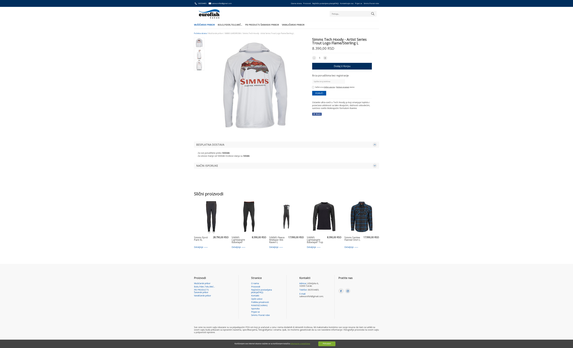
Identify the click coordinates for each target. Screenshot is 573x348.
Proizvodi (307, 3)
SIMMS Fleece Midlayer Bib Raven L (277, 240)
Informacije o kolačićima (300, 344)
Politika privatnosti (260, 302)
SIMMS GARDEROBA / (233, 33)
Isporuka (255, 308)
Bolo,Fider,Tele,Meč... (230, 24)
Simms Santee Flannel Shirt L (352, 238)
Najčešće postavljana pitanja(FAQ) (325, 3)
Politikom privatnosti (342, 87)
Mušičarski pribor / (216, 33)
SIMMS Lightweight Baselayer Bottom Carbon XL (240, 240)
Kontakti (255, 295)
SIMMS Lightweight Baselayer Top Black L (315, 240)
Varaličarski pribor (293, 24)
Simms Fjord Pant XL (201, 238)
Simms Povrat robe (371, 3)
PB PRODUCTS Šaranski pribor (262, 24)
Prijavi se (358, 3)
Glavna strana (296, 3)
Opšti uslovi (256, 299)
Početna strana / (201, 33)
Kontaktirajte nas (346, 3)
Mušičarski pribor (204, 24)
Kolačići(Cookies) (259, 305)
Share (318, 114)
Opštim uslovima (329, 87)
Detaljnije (198, 247)
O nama (255, 283)
